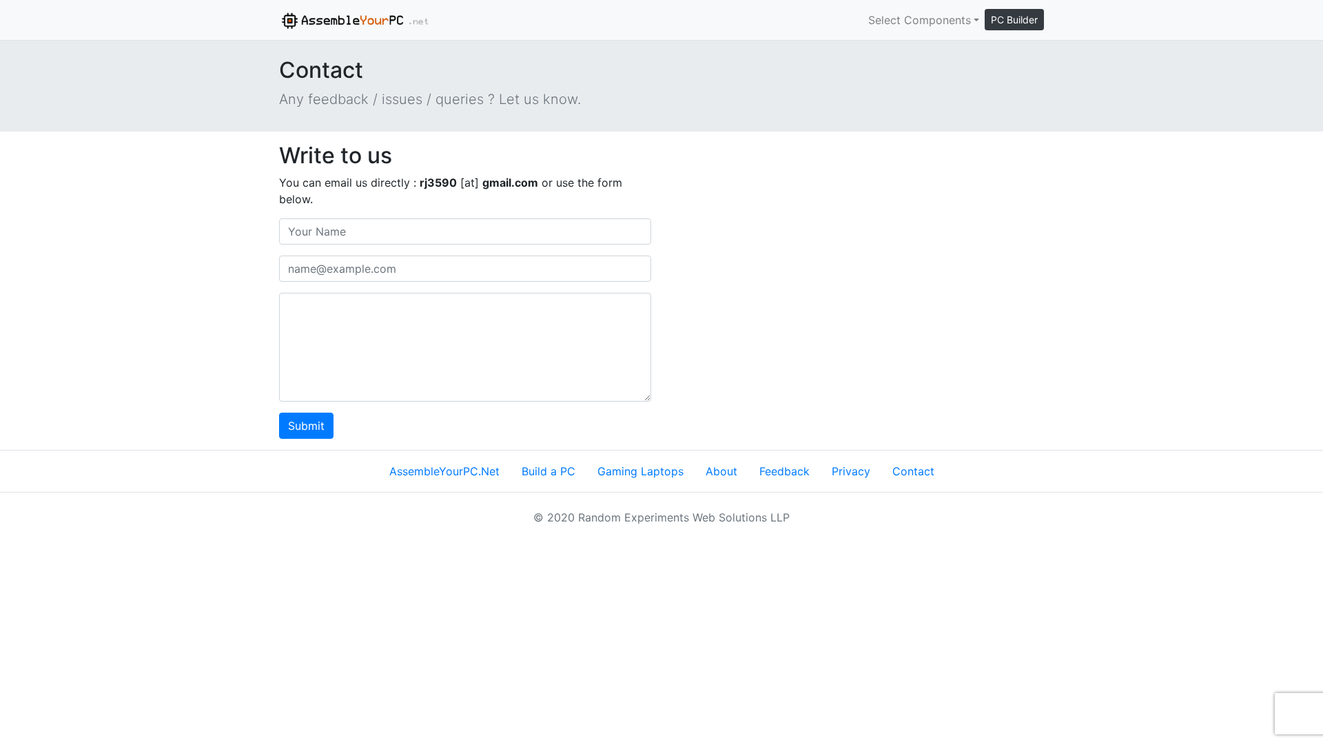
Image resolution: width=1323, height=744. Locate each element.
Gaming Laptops (640, 471)
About (721, 471)
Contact (913, 471)
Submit (306, 426)
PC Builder (1014, 19)
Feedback (784, 471)
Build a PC (548, 471)
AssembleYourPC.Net (444, 471)
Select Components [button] (919, 20)
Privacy (851, 471)
